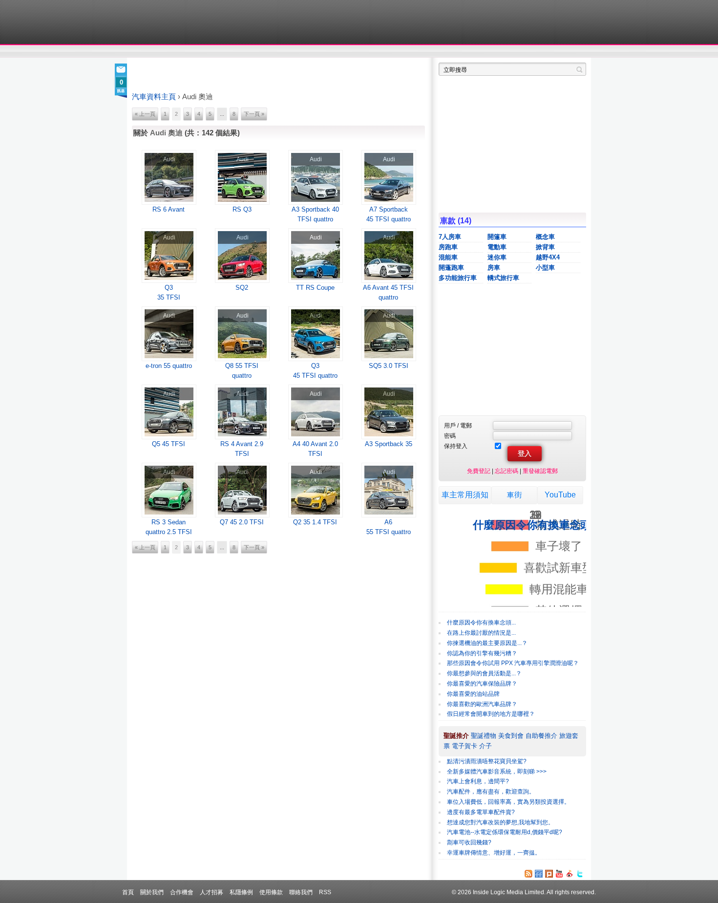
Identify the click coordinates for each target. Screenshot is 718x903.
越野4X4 (548, 257)
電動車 (497, 247)
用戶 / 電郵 (458, 425)
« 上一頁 (145, 114)
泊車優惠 (353, 52)
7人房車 (450, 236)
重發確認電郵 (540, 471)
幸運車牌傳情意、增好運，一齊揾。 (494, 852)
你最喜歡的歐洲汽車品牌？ (482, 704)
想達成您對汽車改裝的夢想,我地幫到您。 (500, 822)
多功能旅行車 (458, 277)
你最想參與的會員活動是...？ (484, 673)
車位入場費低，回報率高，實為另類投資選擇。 (508, 801)
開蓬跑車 (451, 267)
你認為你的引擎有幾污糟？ (482, 653)
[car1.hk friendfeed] (539, 874)
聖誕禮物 (483, 735)
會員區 (577, 52)
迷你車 (497, 257)
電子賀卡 (464, 746)
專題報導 (226, 52)
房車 (493, 267)
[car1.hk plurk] (549, 874)
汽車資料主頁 (154, 97)
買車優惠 (391, 52)
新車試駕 (188, 52)
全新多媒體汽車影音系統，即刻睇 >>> (497, 771)
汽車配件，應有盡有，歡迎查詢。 (491, 791)
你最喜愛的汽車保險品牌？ (482, 683)
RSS (325, 892)
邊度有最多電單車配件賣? (481, 812)
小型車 (545, 267)
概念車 (545, 236)
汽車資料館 (494, 52)
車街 (514, 495)
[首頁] (177, 22)
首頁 (128, 892)
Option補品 (309, 52)
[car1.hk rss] (528, 874)
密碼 (450, 435)
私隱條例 (241, 892)
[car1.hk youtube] (559, 874)
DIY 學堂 (265, 52)
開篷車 (497, 236)
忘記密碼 (506, 471)
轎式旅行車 (503, 277)
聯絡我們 (301, 892)
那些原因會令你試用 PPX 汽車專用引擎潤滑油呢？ (513, 663)
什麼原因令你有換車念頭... (481, 622)
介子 (485, 746)
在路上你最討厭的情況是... (481, 632)
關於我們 (152, 892)
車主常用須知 (465, 495)
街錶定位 (451, 52)
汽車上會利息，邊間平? (478, 781)
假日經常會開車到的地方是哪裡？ (491, 713)
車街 (420, 52)
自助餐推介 (541, 735)
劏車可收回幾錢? (469, 842)
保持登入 (455, 446)
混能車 (448, 257)
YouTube (560, 495)
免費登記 (478, 471)
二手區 (538, 52)
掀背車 (545, 247)
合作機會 (181, 892)
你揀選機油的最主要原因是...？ (487, 643)
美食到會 (511, 735)
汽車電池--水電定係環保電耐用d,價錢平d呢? (504, 832)
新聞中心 (144, 52)
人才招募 (211, 892)
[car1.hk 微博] (569, 874)
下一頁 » (254, 114)
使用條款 (271, 892)
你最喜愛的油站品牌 (473, 693)
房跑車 (448, 247)
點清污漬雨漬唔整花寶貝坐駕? (487, 761)
